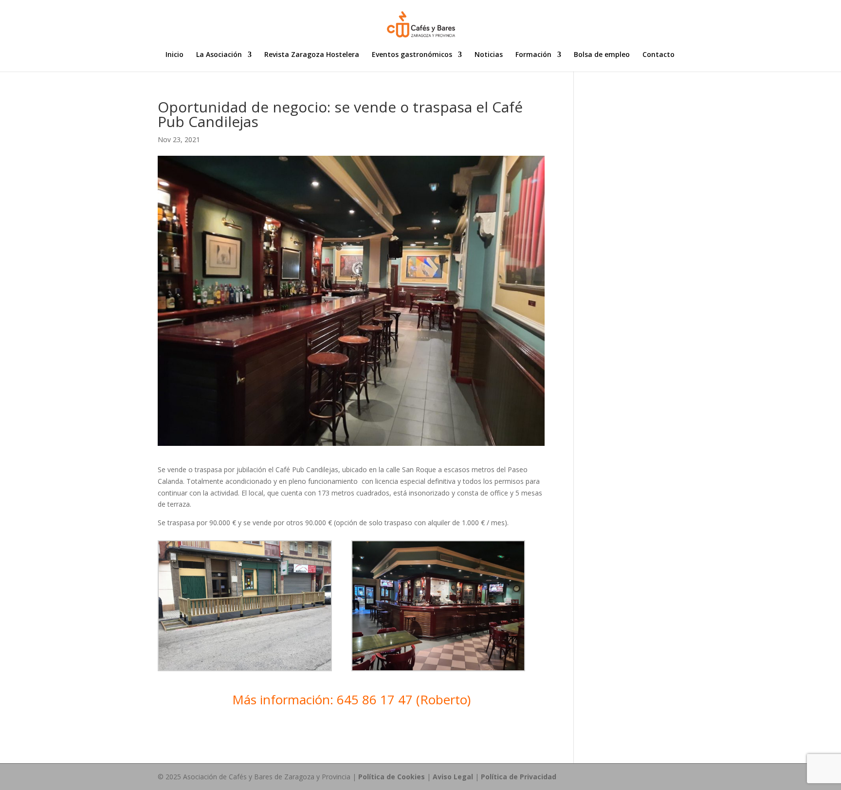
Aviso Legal (453, 776)
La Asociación (219, 55)
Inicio (174, 55)
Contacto (658, 55)
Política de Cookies (391, 776)
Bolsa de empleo (602, 55)
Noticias (489, 55)
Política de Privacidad (518, 776)
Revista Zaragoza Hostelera (311, 55)
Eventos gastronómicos (412, 55)
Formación (533, 55)
